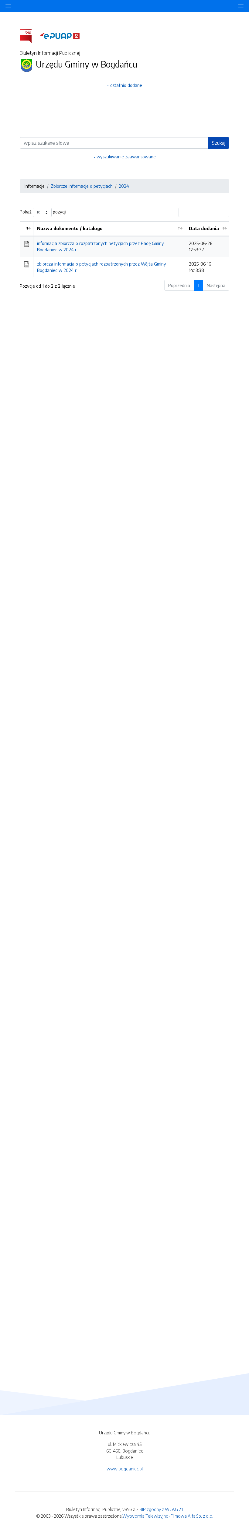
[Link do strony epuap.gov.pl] (60, 35)
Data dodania (204, 228)
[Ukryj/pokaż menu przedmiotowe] (8, 5)
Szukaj (218, 143)
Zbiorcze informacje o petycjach (82, 186)
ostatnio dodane (126, 85)
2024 (124, 186)
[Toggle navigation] (240, 5)
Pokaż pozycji (43, 211)
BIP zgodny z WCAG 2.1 (161, 1509)
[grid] (124, 249)
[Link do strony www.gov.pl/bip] (29, 35)
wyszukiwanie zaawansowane (126, 156)
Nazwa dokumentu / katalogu (70, 228)
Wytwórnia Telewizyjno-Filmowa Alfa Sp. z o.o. (167, 1516)
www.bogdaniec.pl (125, 1468)
